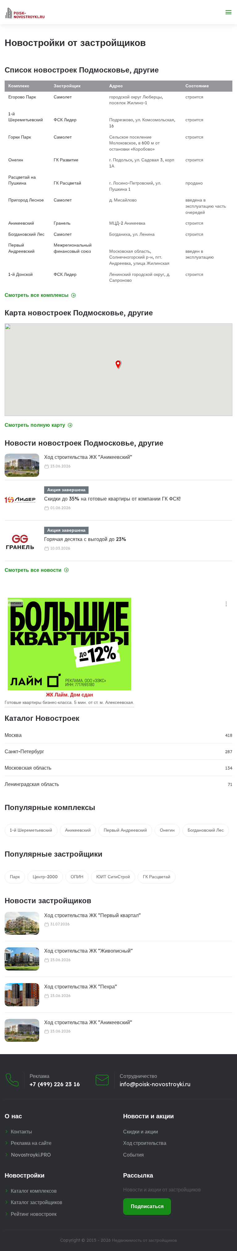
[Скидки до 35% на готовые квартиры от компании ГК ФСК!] (20, 501)
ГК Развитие (66, 160)
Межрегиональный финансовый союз (73, 248)
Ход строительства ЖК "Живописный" (88, 951)
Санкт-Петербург (24, 751)
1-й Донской (20, 274)
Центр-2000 (45, 876)
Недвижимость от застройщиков (144, 1240)
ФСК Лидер (65, 120)
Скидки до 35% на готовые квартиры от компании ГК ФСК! (112, 499)
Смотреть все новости (33, 570)
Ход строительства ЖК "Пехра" (80, 986)
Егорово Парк (22, 97)
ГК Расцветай (67, 183)
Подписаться (147, 1206)
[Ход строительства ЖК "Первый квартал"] (22, 923)
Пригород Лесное (26, 200)
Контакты (21, 1131)
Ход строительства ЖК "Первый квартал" (92, 915)
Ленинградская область (32, 784)
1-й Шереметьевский (25, 117)
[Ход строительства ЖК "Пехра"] (22, 994)
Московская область (28, 768)
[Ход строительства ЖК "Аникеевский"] (22, 465)
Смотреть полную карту (35, 425)
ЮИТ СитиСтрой (113, 876)
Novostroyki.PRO (31, 1155)
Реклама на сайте (31, 1143)
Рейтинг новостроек (33, 1214)
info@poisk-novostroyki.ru (155, 1084)
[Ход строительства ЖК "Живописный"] (22, 958)
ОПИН (77, 876)
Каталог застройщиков (36, 1202)
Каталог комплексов (34, 1191)
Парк (15, 876)
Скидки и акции (140, 1131)
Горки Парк (19, 137)
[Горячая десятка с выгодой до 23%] (20, 542)
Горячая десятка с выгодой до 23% (85, 539)
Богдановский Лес (26, 234)
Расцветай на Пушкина (22, 180)
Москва (13, 735)
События (133, 1155)
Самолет (63, 97)
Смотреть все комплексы (37, 295)
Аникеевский (21, 223)
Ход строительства (144, 1143)
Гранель (62, 223)
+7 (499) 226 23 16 (55, 1084)
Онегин (15, 160)
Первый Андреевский (21, 248)
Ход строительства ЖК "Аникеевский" (88, 457)
